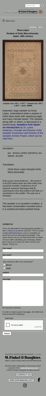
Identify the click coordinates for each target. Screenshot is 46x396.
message (6, 279)
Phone (9, 265)
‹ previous (33, 27)
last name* (7, 255)
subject (6, 272)
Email (8, 268)
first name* (7, 248)
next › (40, 27)
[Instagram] (25, 386)
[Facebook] (39, 381)
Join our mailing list (21, 380)
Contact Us (24, 375)
